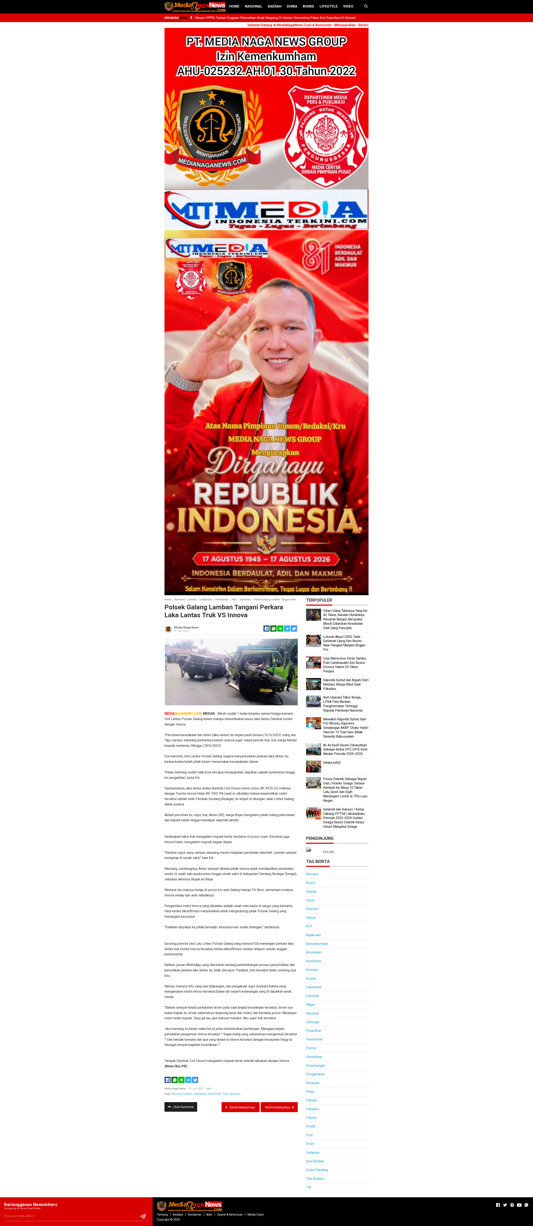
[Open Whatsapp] (526, 1204)
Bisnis (308, 6)
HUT (309, 926)
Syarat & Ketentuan (230, 1214)
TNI (308, 1187)
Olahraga (312, 1022)
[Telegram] (287, 628)
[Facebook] (167, 1080)
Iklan (209, 1214)
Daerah (274, 6)
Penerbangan (315, 1066)
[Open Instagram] (512, 1204)
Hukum (311, 918)
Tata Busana (315, 1179)
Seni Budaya (315, 1161)
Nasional (253, 6)
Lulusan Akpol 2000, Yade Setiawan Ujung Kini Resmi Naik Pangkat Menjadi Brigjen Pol (344, 643)
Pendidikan (314, 1057)
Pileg (310, 1092)
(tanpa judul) (332, 762)
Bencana (177, 1093)
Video (348, 6)
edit (209, 1088)
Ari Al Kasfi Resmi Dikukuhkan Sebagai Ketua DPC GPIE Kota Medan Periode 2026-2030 (345, 749)
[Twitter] (195, 1080)
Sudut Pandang (317, 1170)
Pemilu (311, 1048)
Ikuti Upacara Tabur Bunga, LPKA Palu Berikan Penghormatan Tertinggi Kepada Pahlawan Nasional (342, 703)
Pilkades (312, 1109)
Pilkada (311, 1100)
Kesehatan (313, 952)
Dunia (292, 6)
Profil (310, 1144)
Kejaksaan (313, 935)
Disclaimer (195, 1214)
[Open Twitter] (505, 1204)
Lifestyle (329, 6)
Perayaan (313, 1083)
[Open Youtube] (519, 1204)
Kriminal (312, 970)
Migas (310, 1005)
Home (234, 6)
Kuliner (311, 979)
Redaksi (178, 1214)
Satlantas (234, 1093)
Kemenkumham (317, 944)
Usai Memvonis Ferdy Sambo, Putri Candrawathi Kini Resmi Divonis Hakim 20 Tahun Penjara (345, 664)
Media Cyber (256, 1214)
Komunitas (313, 961)
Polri (225, 1093)
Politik (310, 1126)
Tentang (162, 1214)
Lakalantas (200, 1093)
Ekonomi (312, 909)
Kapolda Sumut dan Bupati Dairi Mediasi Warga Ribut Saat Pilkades (346, 684)
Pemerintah (215, 1093)
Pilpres (311, 1118)
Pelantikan (313, 1031)
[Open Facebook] (498, 1204)
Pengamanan (315, 1074)
